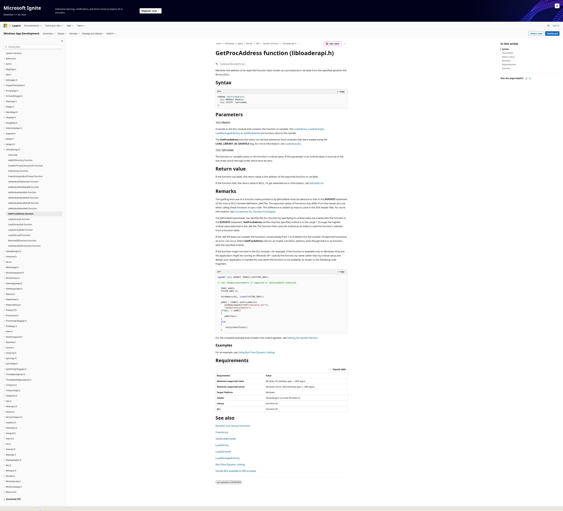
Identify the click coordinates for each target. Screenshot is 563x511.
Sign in (556, 25)
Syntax (505, 49)
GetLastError (316, 183)
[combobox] (33, 47)
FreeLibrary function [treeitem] (18, 171)
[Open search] (548, 25)
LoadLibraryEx (316, 129)
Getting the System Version (302, 337)
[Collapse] (62, 41)
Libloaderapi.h (289, 43)
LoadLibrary (300, 129)
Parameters (507, 52)
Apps (240, 43)
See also (506, 68)
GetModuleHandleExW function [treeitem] (23, 203)
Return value (508, 56)
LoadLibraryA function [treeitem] (19, 219)
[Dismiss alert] (557, 6)
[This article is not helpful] (530, 78)
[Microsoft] (5, 26)
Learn (219, 43)
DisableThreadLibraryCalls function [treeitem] (25, 165)
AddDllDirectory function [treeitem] (20, 160)
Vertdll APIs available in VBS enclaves (236, 471)
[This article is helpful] (526, 78)
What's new (536, 33)
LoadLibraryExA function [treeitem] (20, 224)
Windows (229, 43)
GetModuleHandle (254, 133)
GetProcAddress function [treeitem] (21, 213)
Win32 (249, 43)
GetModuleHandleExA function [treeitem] (23, 197)
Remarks (506, 60)
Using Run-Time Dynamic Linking (256, 352)
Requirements (509, 64)
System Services (271, 43)
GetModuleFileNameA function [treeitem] (23, 181)
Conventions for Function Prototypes (254, 211)
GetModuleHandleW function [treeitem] (22, 208)
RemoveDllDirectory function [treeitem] (22, 240)
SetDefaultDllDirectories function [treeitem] (24, 245)
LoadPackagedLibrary (227, 133)
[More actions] (344, 43)
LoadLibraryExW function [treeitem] (20, 229)
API (257, 43)
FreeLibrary (222, 432)
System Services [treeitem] (14, 53)
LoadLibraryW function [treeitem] (19, 235)
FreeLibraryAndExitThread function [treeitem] (25, 176)
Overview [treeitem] (12, 155)
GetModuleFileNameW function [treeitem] (23, 187)
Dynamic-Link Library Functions (233, 425)
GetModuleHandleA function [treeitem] (22, 192)
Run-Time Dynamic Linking (230, 464)
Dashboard (552, 33)
